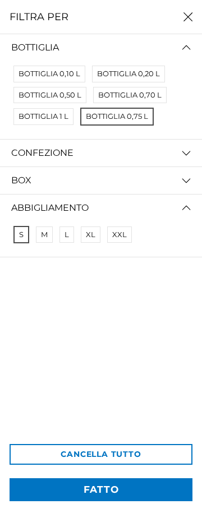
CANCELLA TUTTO (101, 454)
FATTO (101, 489)
